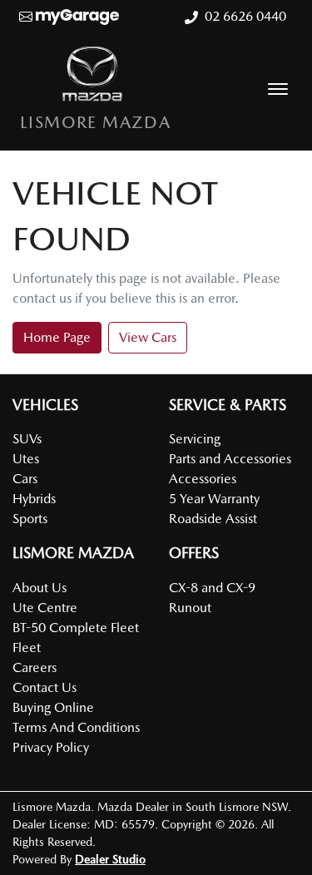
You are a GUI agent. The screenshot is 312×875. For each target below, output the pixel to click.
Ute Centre (44, 607)
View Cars (147, 337)
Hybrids (34, 499)
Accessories (202, 479)
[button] (278, 89)
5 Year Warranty (214, 499)
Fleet (26, 647)
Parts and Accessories (230, 459)
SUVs (27, 439)
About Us (39, 588)
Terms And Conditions (76, 727)
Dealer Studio (110, 859)
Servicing (194, 439)
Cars (24, 479)
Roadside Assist (213, 518)
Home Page (57, 337)
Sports (29, 518)
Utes (25, 459)
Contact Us (44, 687)
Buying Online (53, 707)
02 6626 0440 (245, 16)
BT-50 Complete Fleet (75, 627)
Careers (34, 667)
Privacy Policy (50, 747)
